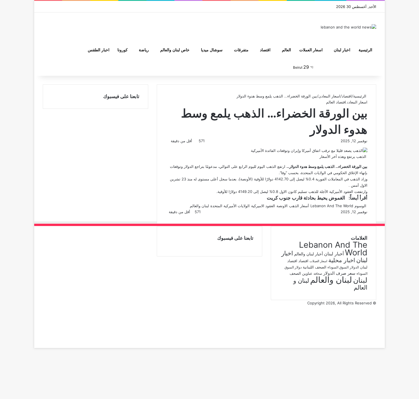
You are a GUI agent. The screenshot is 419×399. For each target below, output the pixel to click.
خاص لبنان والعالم (175, 50)
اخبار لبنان (342, 50)
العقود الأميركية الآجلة (336, 191)
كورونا (122, 50)
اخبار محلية (341, 260)
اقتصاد (265, 50)
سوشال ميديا (212, 50)
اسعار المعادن (329, 96)
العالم (286, 50)
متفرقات (241, 50)
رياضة (144, 50)
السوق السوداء (338, 267)
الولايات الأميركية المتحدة (230, 205)
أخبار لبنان (334, 253)
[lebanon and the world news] (348, 27)
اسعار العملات (311, 50)
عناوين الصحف (301, 273)
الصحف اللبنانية (314, 267)
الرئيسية (365, 50)
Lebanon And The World (331, 205)
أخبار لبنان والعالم (308, 253)
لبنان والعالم (199, 205)
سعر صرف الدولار (339, 273)
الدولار (354, 267)
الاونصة (282, 205)
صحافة (318, 274)
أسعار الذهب (299, 205)
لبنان (360, 280)
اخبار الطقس (98, 50)
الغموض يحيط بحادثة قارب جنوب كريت (306, 198)
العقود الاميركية (263, 205)
